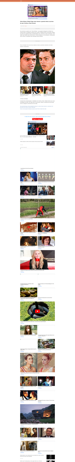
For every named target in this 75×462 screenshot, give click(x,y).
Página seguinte (37, 119)
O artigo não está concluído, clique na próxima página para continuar (37, 116)
